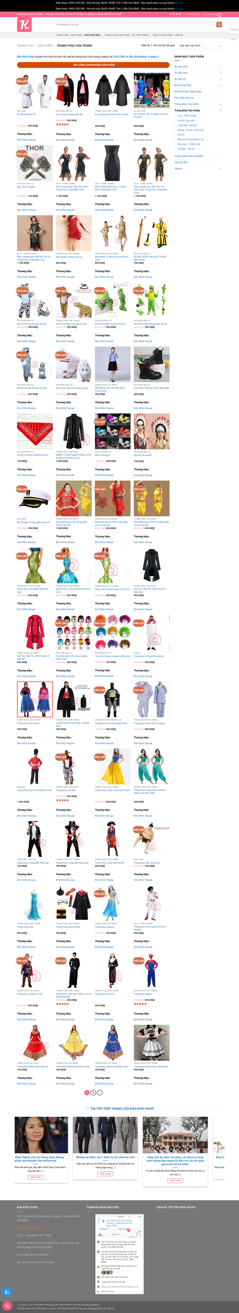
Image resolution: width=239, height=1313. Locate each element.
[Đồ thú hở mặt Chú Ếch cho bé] (113, 300)
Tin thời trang (140, 35)
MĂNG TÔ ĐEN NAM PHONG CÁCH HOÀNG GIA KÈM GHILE (73, 456)
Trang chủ (62, 35)
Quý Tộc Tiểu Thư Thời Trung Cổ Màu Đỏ (33, 658)
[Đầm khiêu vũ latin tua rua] (74, 233)
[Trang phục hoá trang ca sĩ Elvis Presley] (152, 903)
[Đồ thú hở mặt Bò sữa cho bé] (35, 300)
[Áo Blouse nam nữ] (35, 90)
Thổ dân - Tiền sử (186, 149)
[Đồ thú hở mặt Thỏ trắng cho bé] (74, 364)
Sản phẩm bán (92, 35)
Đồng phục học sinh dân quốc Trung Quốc (110, 389)
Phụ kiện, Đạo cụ (184, 97)
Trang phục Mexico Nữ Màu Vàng (72, 1066)
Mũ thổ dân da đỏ (143, 455)
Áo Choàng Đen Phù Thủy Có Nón (112, 114)
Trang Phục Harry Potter (68, 927)
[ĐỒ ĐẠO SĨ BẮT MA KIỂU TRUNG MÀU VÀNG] (152, 233)
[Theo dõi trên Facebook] (171, 14)
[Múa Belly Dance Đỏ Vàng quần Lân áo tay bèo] (74, 498)
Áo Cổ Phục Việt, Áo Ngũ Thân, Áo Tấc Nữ (151, 116)
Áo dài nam (181, 72)
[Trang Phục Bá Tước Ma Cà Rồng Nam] (74, 699)
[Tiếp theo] (99, 1092)
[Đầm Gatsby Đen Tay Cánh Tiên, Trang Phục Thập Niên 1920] (74, 163)
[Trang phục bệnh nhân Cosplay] (152, 699)
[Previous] (16, 1153)
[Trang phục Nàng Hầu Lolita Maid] (152, 1043)
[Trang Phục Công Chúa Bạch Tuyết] (113, 766)
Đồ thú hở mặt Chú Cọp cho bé (71, 324)
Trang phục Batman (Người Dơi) (111, 723)
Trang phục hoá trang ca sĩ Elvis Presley (150, 928)
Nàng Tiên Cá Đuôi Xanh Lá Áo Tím (112, 589)
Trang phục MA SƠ (104, 994)
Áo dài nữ (180, 79)
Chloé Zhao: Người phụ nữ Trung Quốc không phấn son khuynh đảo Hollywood (61, 1159)
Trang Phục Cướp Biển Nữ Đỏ (109, 863)
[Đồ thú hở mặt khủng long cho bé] (152, 300)
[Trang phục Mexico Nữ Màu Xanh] (113, 1043)
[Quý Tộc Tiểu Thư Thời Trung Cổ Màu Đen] (152, 565)
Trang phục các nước (186, 104)
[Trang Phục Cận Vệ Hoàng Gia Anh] (35, 766)
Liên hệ (179, 35)
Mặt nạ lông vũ (102, 455)
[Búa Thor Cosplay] (35, 163)
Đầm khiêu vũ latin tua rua (69, 257)
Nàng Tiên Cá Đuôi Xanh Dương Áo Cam (73, 590)
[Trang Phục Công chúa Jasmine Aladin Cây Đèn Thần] (152, 766)
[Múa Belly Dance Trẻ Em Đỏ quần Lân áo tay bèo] (113, 498)
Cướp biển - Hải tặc (187, 125)
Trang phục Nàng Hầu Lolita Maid (151, 1066)
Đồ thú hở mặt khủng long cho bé (150, 324)
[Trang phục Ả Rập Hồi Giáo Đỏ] (152, 632)
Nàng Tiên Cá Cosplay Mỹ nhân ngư (32, 590)
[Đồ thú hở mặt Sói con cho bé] (35, 364)
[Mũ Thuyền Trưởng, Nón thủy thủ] (35, 498)
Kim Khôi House (26, 139)
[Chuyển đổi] (220, 66)
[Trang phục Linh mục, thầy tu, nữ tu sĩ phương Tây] (74, 970)
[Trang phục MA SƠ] (113, 970)
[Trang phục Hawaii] (113, 903)
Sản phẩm (45, 45)
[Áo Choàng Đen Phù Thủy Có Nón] (113, 91)
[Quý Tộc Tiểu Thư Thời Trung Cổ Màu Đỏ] (35, 632)
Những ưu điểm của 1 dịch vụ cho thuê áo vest (131, 1157)
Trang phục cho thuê (117, 35)
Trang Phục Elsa (25, 927)
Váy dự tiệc (180, 162)
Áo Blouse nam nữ (26, 114)
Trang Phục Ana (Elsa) (28, 723)
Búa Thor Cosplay (26, 187)
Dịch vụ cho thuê (163, 35)
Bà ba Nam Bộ (182, 85)
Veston (178, 168)
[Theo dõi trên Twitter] (177, 14)
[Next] (222, 1153)
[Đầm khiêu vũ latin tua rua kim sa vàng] (113, 233)
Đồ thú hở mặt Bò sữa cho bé (31, 324)
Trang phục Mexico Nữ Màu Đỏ (32, 1066)
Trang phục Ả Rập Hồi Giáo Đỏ (149, 656)
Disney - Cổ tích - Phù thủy (191, 130)
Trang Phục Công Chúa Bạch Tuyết (112, 790)
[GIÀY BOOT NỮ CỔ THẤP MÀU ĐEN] (152, 364)
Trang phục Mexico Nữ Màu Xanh (111, 1066)
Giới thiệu (76, 35)
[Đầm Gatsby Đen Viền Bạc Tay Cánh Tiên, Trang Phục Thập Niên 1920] (152, 163)
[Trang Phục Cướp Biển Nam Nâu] (74, 839)
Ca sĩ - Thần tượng (187, 115)
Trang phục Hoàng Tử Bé (29, 994)
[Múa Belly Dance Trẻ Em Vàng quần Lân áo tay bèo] (152, 498)
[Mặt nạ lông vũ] (113, 431)
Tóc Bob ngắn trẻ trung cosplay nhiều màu (71, 658)
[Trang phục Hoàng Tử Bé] (35, 970)
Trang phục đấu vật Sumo (147, 863)
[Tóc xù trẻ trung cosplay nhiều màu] (113, 632)
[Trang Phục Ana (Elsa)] (35, 699)
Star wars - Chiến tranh (189, 144)
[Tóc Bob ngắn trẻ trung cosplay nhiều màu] (74, 632)
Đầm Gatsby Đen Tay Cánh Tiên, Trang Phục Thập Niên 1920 (72, 188)
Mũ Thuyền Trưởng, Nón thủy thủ (33, 522)
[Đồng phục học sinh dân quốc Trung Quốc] (113, 364)
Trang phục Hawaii (104, 927)
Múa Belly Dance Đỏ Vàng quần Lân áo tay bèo (71, 524)
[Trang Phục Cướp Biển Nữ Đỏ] (113, 839)
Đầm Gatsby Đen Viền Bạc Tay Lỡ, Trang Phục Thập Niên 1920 (34, 258)
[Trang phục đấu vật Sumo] (152, 839)
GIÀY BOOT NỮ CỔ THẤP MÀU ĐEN (151, 388)
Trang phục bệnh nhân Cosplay (149, 723)
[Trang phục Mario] (152, 970)
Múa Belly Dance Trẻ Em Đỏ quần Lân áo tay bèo (111, 524)
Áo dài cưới (180, 66)
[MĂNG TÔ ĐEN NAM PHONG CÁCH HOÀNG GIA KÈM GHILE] (74, 431)
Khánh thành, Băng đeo (187, 91)
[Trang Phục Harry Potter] (74, 903)
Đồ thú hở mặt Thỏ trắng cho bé (72, 388)
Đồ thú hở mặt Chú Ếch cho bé (110, 324)
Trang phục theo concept (188, 156)
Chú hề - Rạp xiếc (186, 120)
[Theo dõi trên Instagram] (174, 14)
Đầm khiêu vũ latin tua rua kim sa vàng (111, 258)
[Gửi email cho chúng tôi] (180, 14)
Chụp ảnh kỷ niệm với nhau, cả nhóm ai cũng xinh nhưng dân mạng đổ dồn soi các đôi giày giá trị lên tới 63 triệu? (201, 1161)
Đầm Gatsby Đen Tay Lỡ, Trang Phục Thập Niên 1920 (110, 188)
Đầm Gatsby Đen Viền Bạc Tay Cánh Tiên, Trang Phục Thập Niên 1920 (150, 189)
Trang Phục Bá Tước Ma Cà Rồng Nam (72, 724)
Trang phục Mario (143, 994)
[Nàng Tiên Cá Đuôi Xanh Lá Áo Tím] (113, 565)
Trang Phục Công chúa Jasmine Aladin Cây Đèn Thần (150, 792)
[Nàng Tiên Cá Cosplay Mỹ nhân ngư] (35, 565)
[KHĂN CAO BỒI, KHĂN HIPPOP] (35, 431)
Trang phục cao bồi (65, 790)
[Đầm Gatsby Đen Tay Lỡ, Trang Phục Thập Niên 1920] (113, 163)
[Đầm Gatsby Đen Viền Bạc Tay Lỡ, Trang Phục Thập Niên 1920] (35, 233)
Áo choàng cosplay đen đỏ (69, 114)
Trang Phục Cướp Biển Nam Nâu (72, 863)
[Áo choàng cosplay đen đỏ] (74, 91)
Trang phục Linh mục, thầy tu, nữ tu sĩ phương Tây (74, 995)
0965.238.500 (29, 1227)
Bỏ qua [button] (179, 2)
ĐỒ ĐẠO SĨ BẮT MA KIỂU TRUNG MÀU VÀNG (150, 258)
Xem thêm (61, 1177)
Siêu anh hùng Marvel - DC (191, 139)
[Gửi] (219, 24)
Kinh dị (181, 134)
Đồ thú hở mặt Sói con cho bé (31, 388)
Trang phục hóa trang (186, 110)
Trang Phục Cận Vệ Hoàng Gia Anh (34, 790)
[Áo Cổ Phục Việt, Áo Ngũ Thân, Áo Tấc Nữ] (152, 91)
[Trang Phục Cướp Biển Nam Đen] (35, 839)
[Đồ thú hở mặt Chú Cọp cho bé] (74, 300)
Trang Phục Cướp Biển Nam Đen (33, 863)
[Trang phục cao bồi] (74, 766)
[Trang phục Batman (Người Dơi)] (113, 699)
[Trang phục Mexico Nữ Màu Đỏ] (35, 1043)
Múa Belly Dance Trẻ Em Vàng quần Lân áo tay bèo (151, 524)
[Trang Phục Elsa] (35, 903)
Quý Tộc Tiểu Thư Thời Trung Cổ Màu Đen (150, 590)
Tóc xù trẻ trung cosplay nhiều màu (112, 656)
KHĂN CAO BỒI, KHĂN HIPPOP (32, 455)
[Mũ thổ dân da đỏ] (152, 431)
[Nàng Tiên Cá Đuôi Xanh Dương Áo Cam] (74, 565)
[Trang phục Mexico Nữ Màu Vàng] (74, 1043)
